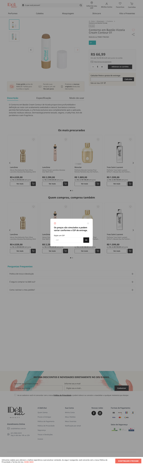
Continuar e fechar (128, 461)
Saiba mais (29, 462)
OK (86, 240)
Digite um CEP (59, 235)
